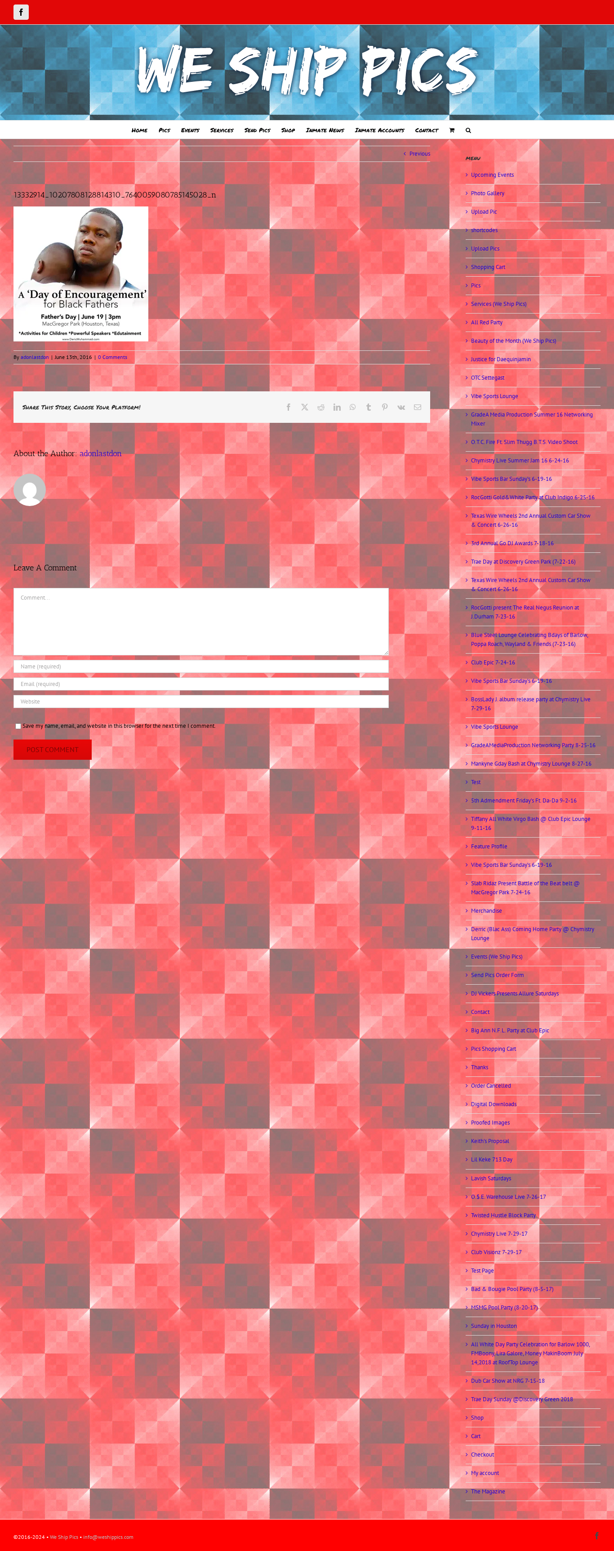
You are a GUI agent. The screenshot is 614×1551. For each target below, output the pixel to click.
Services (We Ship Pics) (499, 304)
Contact (480, 1012)
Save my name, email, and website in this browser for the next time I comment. (119, 726)
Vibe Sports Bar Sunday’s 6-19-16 (511, 479)
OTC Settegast (487, 377)
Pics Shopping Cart (493, 1049)
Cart (476, 1436)
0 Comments (112, 357)
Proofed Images (490, 1122)
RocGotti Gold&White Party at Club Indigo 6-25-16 (533, 497)
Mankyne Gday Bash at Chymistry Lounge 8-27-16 (531, 763)
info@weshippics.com (108, 1536)
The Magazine (488, 1491)
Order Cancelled (491, 1085)
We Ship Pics (64, 1536)
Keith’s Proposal (490, 1141)
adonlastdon (35, 357)
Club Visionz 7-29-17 (496, 1252)
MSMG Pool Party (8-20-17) (504, 1307)
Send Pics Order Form (497, 975)
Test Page (482, 1270)
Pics (476, 285)
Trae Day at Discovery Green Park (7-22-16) (523, 561)
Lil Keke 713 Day (491, 1159)
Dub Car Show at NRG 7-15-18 (508, 1381)
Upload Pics (485, 248)
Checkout (482, 1454)
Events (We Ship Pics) (497, 956)
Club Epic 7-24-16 (493, 662)
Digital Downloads (493, 1104)
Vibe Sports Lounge (494, 396)
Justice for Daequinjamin (501, 359)
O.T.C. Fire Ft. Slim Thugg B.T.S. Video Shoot (524, 442)
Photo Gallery (487, 193)
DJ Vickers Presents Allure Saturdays (515, 993)
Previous (419, 153)
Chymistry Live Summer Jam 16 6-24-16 (520, 460)
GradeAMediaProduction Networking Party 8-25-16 (533, 745)
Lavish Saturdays (491, 1178)
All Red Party (487, 322)
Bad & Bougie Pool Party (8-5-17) (512, 1289)
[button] (468, 130)
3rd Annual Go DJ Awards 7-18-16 (512, 543)
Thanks (479, 1067)
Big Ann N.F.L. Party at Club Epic (510, 1030)
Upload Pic (484, 211)
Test (476, 782)
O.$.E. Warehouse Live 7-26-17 (508, 1197)
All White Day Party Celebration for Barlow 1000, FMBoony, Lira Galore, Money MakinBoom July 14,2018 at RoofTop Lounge (530, 1353)
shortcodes (484, 230)
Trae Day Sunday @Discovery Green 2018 (522, 1399)
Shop (477, 1417)
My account (485, 1473)
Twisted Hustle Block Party (503, 1215)
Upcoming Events (492, 175)
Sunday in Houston (494, 1326)
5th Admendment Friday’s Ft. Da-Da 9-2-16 (524, 800)
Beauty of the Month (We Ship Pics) (513, 341)
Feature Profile (489, 846)
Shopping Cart (488, 267)
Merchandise (486, 910)
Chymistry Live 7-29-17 (499, 1233)
